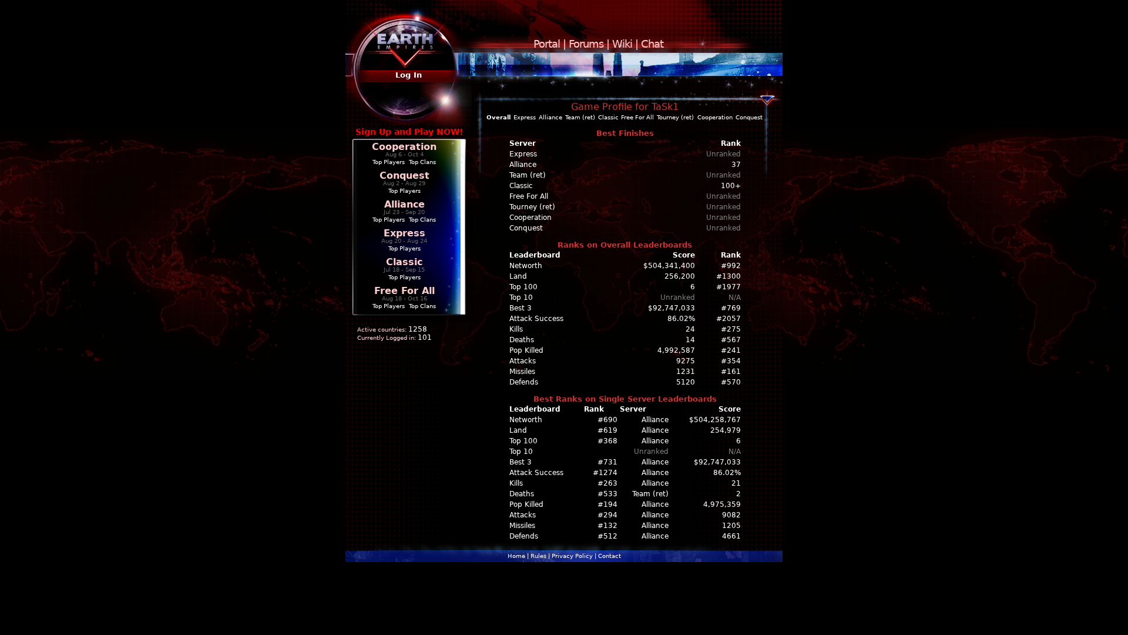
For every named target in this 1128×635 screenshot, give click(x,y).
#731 (607, 462)
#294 (607, 515)
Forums (586, 44)
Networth (525, 266)
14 (690, 340)
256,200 (679, 276)
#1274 (605, 473)
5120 (685, 382)
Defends (523, 382)
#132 (607, 526)
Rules (538, 556)
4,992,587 (676, 350)
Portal (546, 44)
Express (404, 233)
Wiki (622, 44)
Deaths (521, 340)
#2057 (728, 319)
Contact (609, 556)
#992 (731, 266)
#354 (731, 361)
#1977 (728, 287)
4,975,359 (722, 504)
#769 (731, 308)
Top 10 (521, 297)
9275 (685, 361)
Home (516, 556)
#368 (607, 441)
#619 (607, 430)
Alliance (404, 204)
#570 (731, 382)
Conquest (404, 175)
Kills (516, 329)
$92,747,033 (671, 308)
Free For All (404, 290)
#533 (607, 494)
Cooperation (404, 146)
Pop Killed (526, 350)
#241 (731, 350)
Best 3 (520, 308)
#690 (607, 420)
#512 (607, 536)
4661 (731, 536)
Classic (404, 262)
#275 (731, 329)
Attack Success (536, 319)
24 (690, 329)
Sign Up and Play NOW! (409, 131)
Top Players (388, 162)
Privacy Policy (572, 556)
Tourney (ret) (675, 117)
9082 (731, 515)
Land (518, 276)
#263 (607, 483)
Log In (408, 75)
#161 (731, 371)
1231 (685, 371)
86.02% (681, 319)
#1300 (728, 276)
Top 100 (523, 287)
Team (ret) (580, 117)
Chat (652, 44)
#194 (607, 504)
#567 (731, 340)
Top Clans (422, 162)
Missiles (522, 371)
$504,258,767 (715, 420)
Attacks (522, 361)
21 (736, 483)
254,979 (725, 430)
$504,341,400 (669, 266)
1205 (731, 526)
